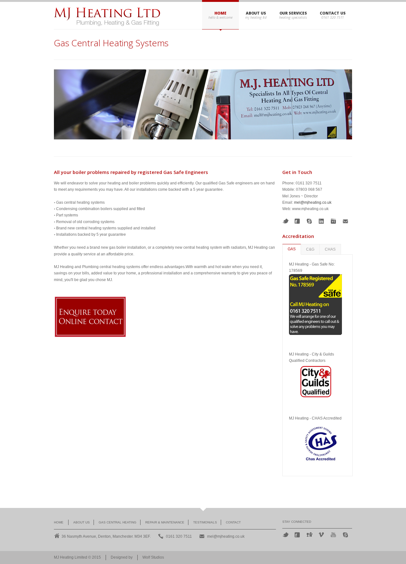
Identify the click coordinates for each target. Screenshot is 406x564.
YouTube (334, 534)
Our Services (293, 13)
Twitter (285, 221)
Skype (310, 221)
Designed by (122, 557)
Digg (310, 534)
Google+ (334, 221)
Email (346, 221)
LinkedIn (322, 221)
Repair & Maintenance (164, 522)
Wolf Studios (153, 557)
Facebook (298, 221)
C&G (310, 249)
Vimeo (322, 534)
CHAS (330, 249)
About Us (256, 13)
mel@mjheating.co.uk (312, 202)
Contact (233, 522)
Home (220, 13)
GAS (292, 249)
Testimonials (205, 522)
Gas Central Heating (117, 522)
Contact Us (333, 13)
